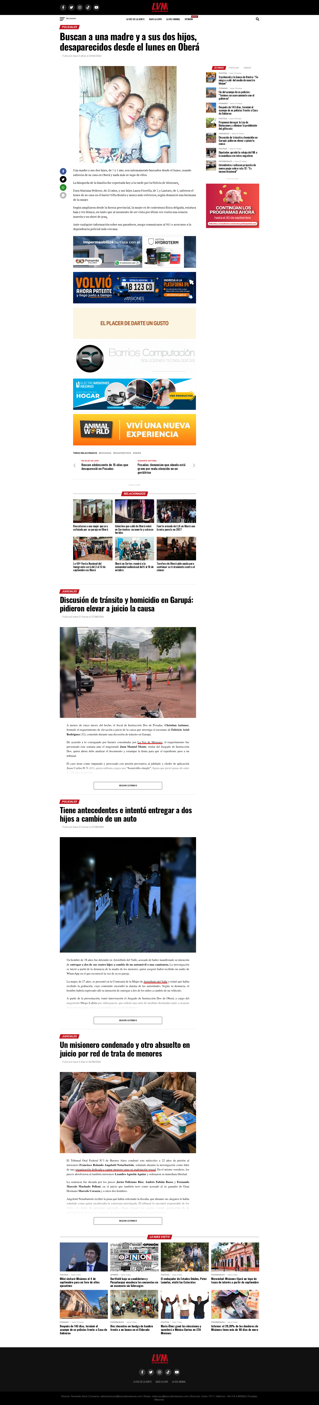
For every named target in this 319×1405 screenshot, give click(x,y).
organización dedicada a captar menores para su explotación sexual (115, 1169)
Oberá (137, 453)
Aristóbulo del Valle (155, 981)
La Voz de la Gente (135, 19)
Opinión (190, 18)
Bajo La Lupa (155, 19)
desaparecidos (122, 453)
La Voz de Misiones (150, 742)
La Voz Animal (173, 19)
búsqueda (105, 453)
